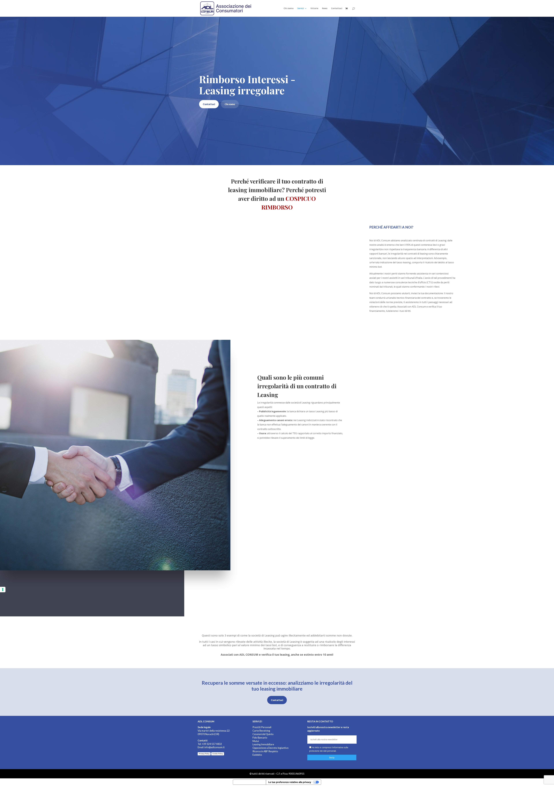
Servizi (300, 8)
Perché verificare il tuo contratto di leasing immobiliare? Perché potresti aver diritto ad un (277, 194)
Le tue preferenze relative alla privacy (289, 782)
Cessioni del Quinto (263, 734)
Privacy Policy (204, 754)
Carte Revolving (261, 730)
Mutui (255, 741)
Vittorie (314, 8)
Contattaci (336, 8)
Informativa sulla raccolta (249, 782)
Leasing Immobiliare (263, 744)
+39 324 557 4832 (212, 743)
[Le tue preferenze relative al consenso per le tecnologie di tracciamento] (2, 589)
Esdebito (257, 754)
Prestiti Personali (261, 727)
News (324, 8)
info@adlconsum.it (214, 747)
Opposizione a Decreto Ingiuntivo (270, 747)
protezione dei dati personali (322, 750)
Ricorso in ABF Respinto (265, 751)
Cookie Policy (217, 754)
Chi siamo (289, 8)
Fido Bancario (259, 737)
